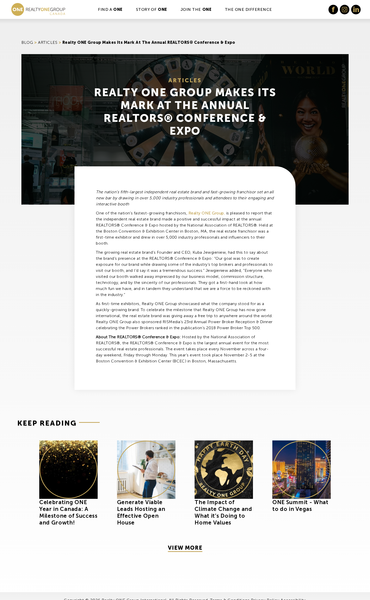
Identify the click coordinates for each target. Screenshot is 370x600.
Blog (27, 42)
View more (185, 547)
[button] (333, 9)
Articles (47, 42)
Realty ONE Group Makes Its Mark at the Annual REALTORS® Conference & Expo (148, 42)
